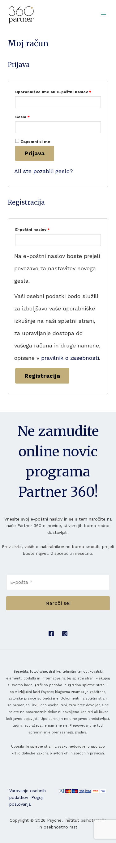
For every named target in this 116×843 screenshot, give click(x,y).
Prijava (34, 153)
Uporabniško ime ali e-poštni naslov (58, 91)
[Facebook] (51, 634)
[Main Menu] (104, 15)
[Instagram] (65, 634)
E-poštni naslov (43, 229)
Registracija (42, 375)
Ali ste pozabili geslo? (43, 171)
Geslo (33, 116)
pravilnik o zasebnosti (70, 358)
